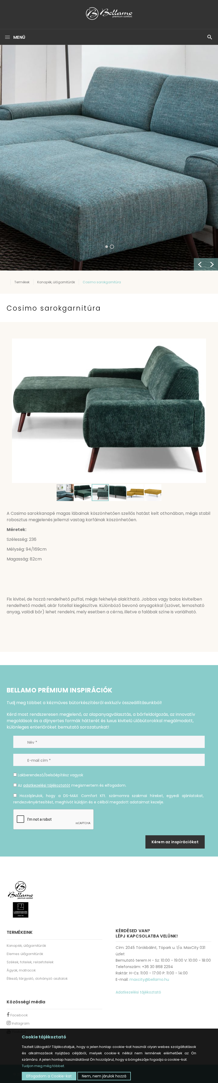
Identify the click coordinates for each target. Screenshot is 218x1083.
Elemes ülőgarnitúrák (25, 953)
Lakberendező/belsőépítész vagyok (50, 775)
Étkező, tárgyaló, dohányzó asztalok (37, 978)
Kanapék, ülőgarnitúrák (56, 282)
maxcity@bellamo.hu (149, 979)
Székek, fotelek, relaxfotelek (30, 962)
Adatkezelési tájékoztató (138, 992)
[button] (201, 343)
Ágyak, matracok (21, 970)
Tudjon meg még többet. (43, 1065)
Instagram (20, 1023)
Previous (200, 264)
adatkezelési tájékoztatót (46, 785)
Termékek (22, 282)
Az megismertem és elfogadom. (71, 785)
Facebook (18, 1015)
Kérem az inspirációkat (175, 842)
